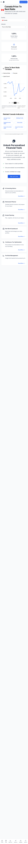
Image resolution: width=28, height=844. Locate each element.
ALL (18, 102)
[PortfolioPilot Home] (4, 2)
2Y (12, 102)
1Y (9, 102)
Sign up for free (23, 2)
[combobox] (14, 20)
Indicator (3, 24)
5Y (15, 102)
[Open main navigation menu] (1, 2)
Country (3, 17)
